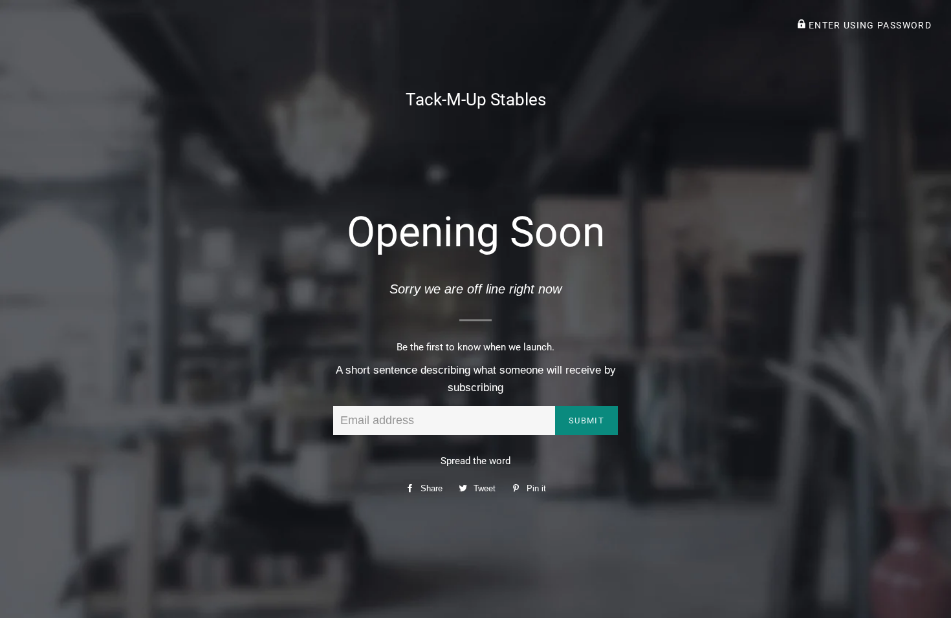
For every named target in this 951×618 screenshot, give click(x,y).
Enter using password (868, 25)
